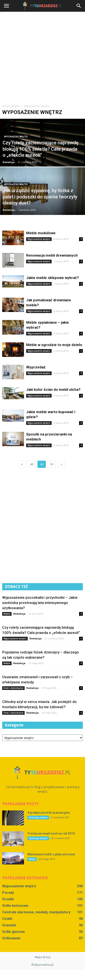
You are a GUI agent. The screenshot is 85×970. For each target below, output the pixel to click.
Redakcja (9, 162)
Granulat (9, 925)
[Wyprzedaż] (13, 372)
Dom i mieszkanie (13, 688)
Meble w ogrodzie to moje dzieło (54, 345)
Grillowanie (11, 938)
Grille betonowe (15, 906)
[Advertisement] (42, 56)
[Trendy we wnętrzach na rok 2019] (13, 838)
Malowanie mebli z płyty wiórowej (51, 854)
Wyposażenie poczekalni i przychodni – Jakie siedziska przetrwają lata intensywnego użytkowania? (40, 602)
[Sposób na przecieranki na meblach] (13, 439)
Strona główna (11, 106)
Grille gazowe (13, 932)
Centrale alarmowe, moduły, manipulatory (36, 912)
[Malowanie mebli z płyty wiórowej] (13, 858)
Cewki (7, 919)
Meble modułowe (41, 233)
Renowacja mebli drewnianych (52, 255)
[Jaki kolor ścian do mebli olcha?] (13, 393)
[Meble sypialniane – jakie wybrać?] (13, 327)
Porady (8, 893)
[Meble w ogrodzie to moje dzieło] (13, 349)
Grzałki (8, 899)
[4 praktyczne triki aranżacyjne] (13, 817)
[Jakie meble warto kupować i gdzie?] (13, 415)
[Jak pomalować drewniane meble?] (13, 305)
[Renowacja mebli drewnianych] (13, 260)
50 (51, 464)
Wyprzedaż (36, 367)
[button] (79, 6)
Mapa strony (42, 957)
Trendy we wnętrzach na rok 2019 (51, 833)
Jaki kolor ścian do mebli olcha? (53, 389)
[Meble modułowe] (13, 238)
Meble (6, 613)
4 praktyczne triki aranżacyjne (48, 812)
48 (31, 464)
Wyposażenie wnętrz (16, 136)
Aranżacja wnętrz (38, 817)
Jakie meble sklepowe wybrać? (52, 277)
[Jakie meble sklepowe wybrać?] (13, 281)
